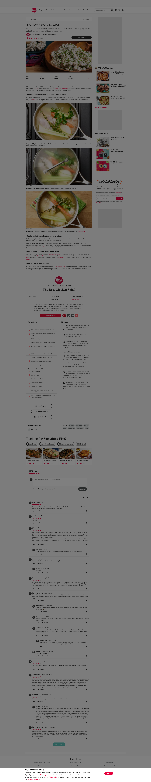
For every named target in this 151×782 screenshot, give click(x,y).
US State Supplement (34, 779)
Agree (108, 773)
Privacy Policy (53, 777)
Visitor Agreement (45, 775)
